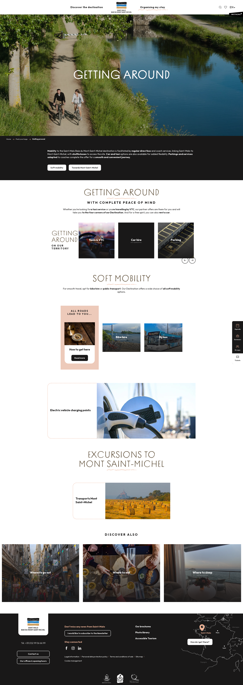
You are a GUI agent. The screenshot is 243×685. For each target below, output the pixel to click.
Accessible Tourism (145, 638)
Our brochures (143, 626)
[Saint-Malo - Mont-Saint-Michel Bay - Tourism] (121, 7)
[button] (220, 7)
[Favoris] (226, 7)
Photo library (142, 632)
